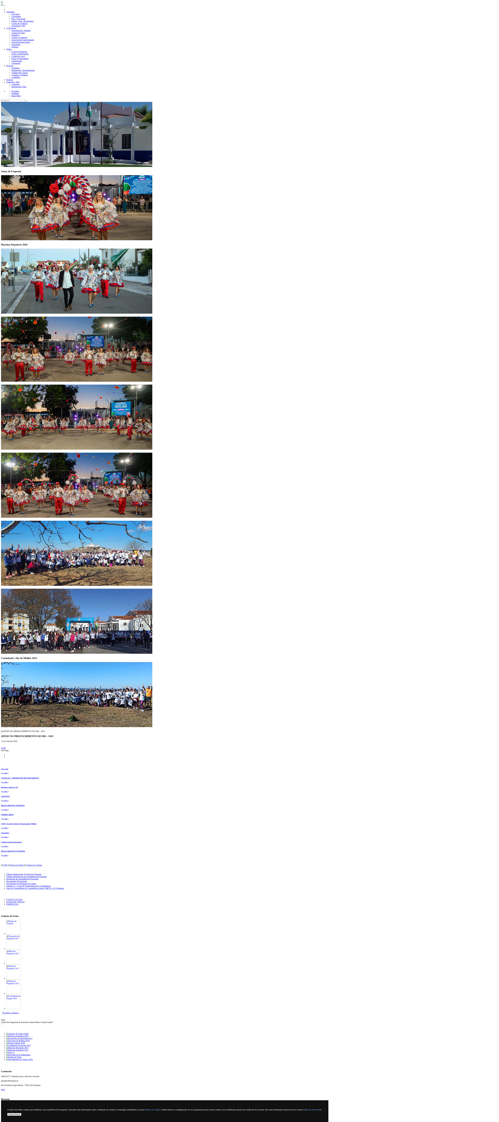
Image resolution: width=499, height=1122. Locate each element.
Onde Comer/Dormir (20, 54)
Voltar (3, 748)
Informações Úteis (18, 87)
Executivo (15, 14)
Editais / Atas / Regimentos (22, 21)
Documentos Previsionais (16, 881)
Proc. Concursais (18, 19)
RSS (3, 1090)
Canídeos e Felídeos (19, 75)
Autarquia (10, 12)
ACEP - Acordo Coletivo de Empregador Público (19, 824)
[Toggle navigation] (5, 5)
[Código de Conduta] (33, 865)
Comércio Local (18, 56)
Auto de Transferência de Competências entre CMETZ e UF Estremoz (35, 888)
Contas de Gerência (19, 23)
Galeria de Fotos (18, 33)
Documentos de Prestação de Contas (21, 884)
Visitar (9, 49)
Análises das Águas (19, 73)
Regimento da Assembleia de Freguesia (22, 879)
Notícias (14, 47)
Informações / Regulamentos (23, 70)
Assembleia (16, 16)
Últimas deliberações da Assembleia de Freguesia (26, 877)
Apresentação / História (21, 30)
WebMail (15, 93)
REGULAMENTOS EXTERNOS (13, 851)
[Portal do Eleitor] (16, 865)
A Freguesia (11, 28)
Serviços (9, 66)
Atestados (15, 68)
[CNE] (4, 865)
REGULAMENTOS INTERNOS (13, 806)
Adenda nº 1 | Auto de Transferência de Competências (28, 886)
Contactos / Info (12, 82)
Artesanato (15, 63)
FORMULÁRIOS (7, 815)
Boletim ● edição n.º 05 (9, 787)
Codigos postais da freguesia (11, 842)
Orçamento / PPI (18, 26)
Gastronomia (16, 61)
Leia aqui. (4, 769)
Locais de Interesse (19, 51)
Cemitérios (15, 77)
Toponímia (15, 44)
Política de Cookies (153, 1110)
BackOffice (16, 96)
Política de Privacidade (312, 1110)
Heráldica (15, 35)
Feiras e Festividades (19, 59)
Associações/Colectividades (22, 40)
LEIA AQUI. (5, 796)
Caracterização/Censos (20, 42)
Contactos (15, 84)
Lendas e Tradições (19, 37)
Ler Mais (5, 773)
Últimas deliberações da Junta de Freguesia (23, 874)
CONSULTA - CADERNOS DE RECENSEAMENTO (20, 778)
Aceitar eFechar (14, 1114)
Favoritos (15, 91)
